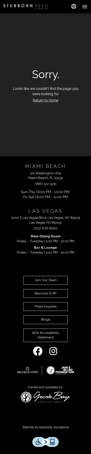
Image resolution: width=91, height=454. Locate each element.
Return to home (45, 100)
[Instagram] (53, 351)
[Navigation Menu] (85, 6)
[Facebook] (37, 351)
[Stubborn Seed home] (26, 6)
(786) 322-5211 (45, 184)
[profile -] (73, 6)
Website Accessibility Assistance (45, 427)
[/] (45, 370)
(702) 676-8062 (45, 228)
